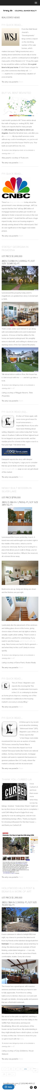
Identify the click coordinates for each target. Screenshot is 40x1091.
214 (30, 1069)
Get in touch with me (9, 469)
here (12, 153)
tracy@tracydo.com (10, 1083)
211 (16, 1069)
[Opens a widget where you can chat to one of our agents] (8, 1087)
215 (35, 1071)
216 (4, 1074)
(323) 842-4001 (26, 1083)
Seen (21, 82)
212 (20, 1069)
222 (9, 1074)
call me (9, 136)
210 (11, 1069)
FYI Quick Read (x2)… (15, 412)
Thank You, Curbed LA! (17, 779)
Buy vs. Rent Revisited (16, 93)
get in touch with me (27, 641)
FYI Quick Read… (12, 25)
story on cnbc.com (16, 202)
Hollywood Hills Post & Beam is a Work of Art (18, 890)
